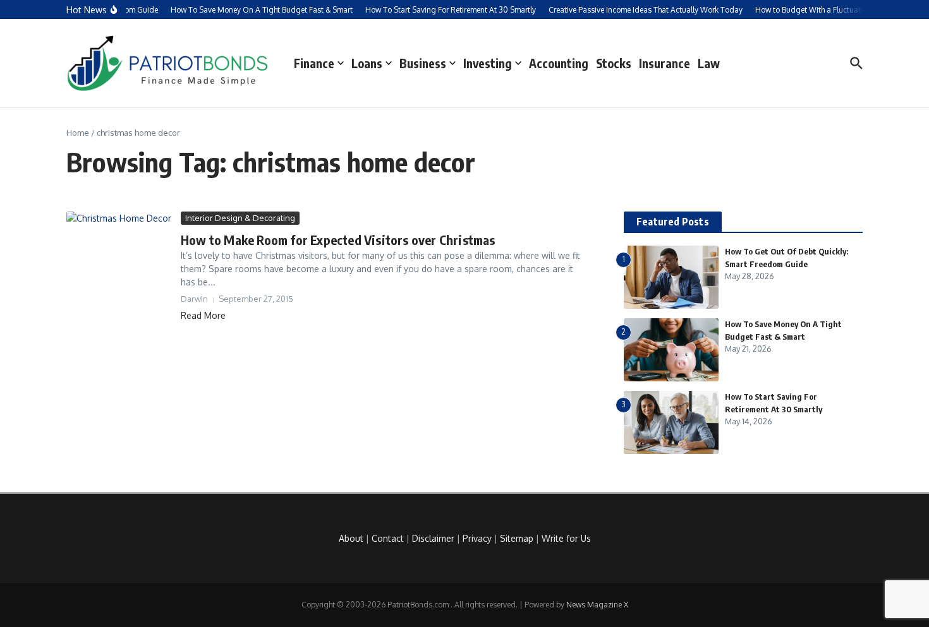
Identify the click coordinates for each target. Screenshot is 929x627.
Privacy (477, 538)
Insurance (664, 63)
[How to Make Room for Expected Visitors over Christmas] (118, 238)
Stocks (613, 63)
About (351, 538)
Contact (388, 538)
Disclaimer (433, 538)
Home (77, 133)
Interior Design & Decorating (240, 218)
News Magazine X (597, 604)
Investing (487, 63)
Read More (203, 315)
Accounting (558, 63)
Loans (366, 63)
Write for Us (566, 538)
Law (709, 63)
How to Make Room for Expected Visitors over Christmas (338, 240)
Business (422, 63)
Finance (314, 63)
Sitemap (516, 538)
